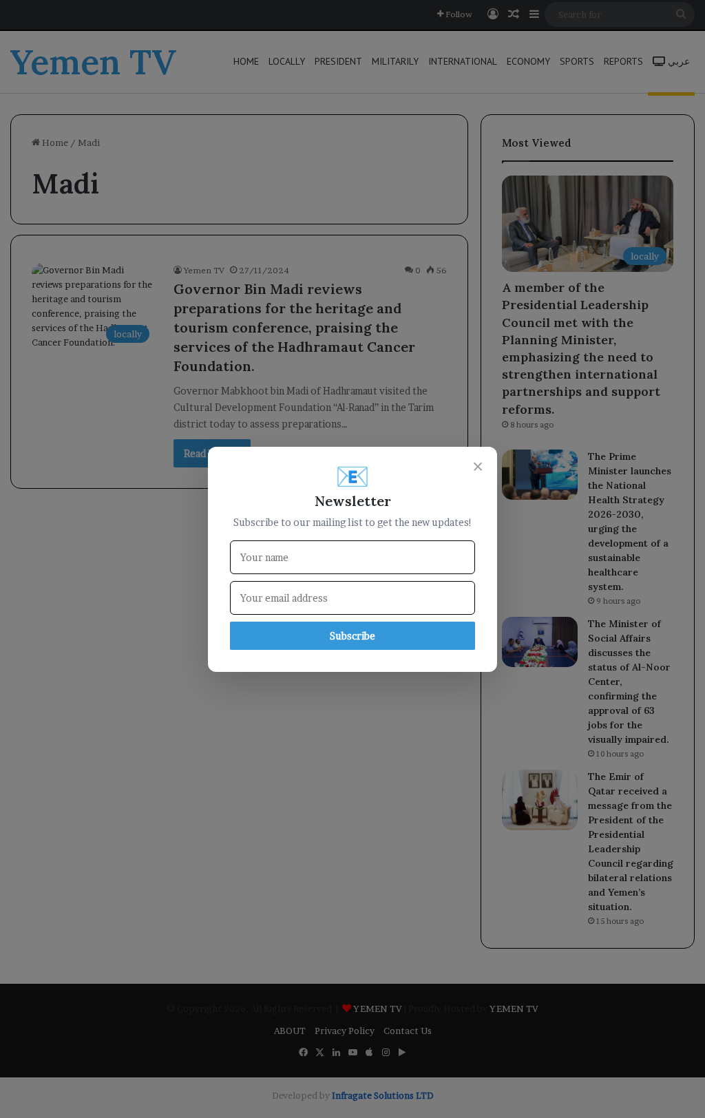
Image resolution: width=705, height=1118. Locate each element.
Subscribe (352, 636)
